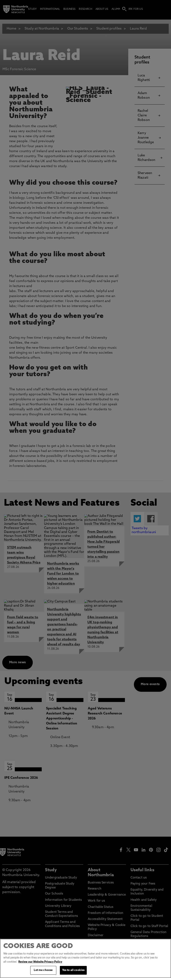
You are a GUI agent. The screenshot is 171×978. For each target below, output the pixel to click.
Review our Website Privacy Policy (40, 962)
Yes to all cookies (73, 970)
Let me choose (43, 970)
